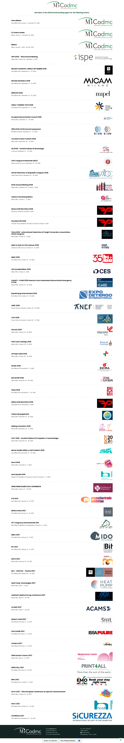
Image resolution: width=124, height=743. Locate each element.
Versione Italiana (86, 732)
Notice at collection (50, 741)
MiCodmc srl (53, 728)
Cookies (94, 734)
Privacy (90, 734)
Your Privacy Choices (67, 741)
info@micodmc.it (84, 730)
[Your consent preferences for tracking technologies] (121, 740)
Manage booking (84, 734)
